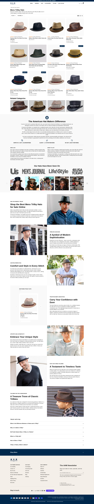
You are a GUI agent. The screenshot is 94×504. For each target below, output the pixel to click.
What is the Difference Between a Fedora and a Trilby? (24, 423)
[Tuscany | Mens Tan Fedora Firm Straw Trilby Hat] (19, 27)
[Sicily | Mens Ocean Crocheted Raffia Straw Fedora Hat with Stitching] (38, 53)
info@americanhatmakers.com (66, 484)
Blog (26, 474)
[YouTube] (44, 490)
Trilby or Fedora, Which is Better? (19, 444)
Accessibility (12, 466)
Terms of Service (71, 476)
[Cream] (13, 42)
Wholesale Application (44, 474)
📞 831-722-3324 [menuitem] (61, 3)
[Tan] (11, 42)
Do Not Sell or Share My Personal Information (38, 501)
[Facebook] (31, 490)
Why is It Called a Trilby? (16, 427)
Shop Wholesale (43, 476)
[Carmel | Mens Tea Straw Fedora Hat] (56, 27)
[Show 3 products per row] (80, 15)
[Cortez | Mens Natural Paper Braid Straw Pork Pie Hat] (19, 53)
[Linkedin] (42, 490)
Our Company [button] (43, 464)
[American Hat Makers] (12, 3)
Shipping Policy (13, 478)
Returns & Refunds (14, 472)
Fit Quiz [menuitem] (54, 3)
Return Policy (13, 480)
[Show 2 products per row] (78, 15)
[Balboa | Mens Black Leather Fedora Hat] (38, 27)
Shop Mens (13, 452)
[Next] (87, 183)
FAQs (11, 476)
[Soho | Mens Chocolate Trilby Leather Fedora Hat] (75, 27)
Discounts (12, 482)
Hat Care (27, 470)
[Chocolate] (67, 42)
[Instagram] (40, 490)
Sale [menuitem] (42, 3)
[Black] (69, 42)
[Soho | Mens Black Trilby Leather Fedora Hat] (75, 80)
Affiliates (42, 468)
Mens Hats (12, 7)
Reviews (27, 472)
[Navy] (48, 67)
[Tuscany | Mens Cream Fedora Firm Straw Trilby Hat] (56, 80)
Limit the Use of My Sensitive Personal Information (55, 501)
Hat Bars (42, 478)
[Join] (83, 472)
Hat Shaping (27, 466)
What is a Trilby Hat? (15, 436)
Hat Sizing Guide (28, 468)
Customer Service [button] (15, 464)
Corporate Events (43, 480)
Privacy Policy (63, 476)
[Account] (79, 3)
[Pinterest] (38, 490)
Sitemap (27, 476)
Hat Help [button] (27, 464)
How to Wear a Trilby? (16, 440)
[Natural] (71, 69)
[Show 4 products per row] (82, 15)
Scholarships (43, 472)
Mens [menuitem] (31, 3)
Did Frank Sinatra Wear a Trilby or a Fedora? (21, 432)
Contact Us (12, 468)
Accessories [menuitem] (48, 3)
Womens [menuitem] (37, 3)
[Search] (81, 3)
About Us (42, 466)
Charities (42, 470)
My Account (12, 470)
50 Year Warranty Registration (16, 474)
